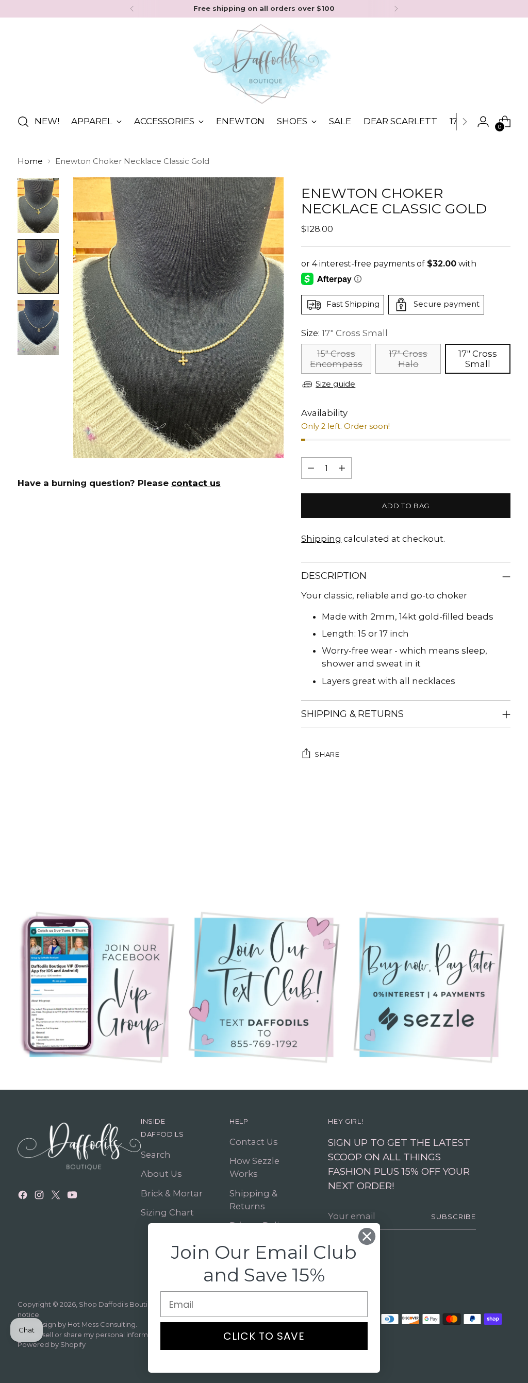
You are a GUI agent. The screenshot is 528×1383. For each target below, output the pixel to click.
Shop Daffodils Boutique (120, 1304)
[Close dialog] (367, 1236)
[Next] (396, 9)
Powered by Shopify (52, 1344)
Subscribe (453, 1216)
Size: (344, 333)
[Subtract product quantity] (311, 468)
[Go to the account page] (483, 121)
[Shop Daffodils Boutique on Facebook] (24, 1197)
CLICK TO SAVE (264, 1336)
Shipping (321, 539)
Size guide (335, 384)
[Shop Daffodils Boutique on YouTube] (73, 1197)
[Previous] (132, 9)
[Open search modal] (23, 121)
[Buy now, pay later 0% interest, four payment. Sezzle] (429, 987)
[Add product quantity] (342, 468)
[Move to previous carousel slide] (478, 850)
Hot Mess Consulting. (102, 1324)
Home (30, 161)
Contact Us (253, 1142)
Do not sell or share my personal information (91, 1334)
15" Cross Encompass (336, 358)
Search (156, 1154)
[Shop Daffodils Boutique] (264, 64)
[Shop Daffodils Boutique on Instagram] (40, 1197)
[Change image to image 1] (38, 205)
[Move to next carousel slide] (501, 849)
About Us (161, 1174)
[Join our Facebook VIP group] (99, 987)
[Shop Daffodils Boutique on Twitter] (57, 1197)
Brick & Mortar (172, 1193)
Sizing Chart (167, 1212)
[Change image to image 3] (38, 327)
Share (327, 754)
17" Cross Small (477, 358)
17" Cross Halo (408, 358)
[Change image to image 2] (38, 266)
